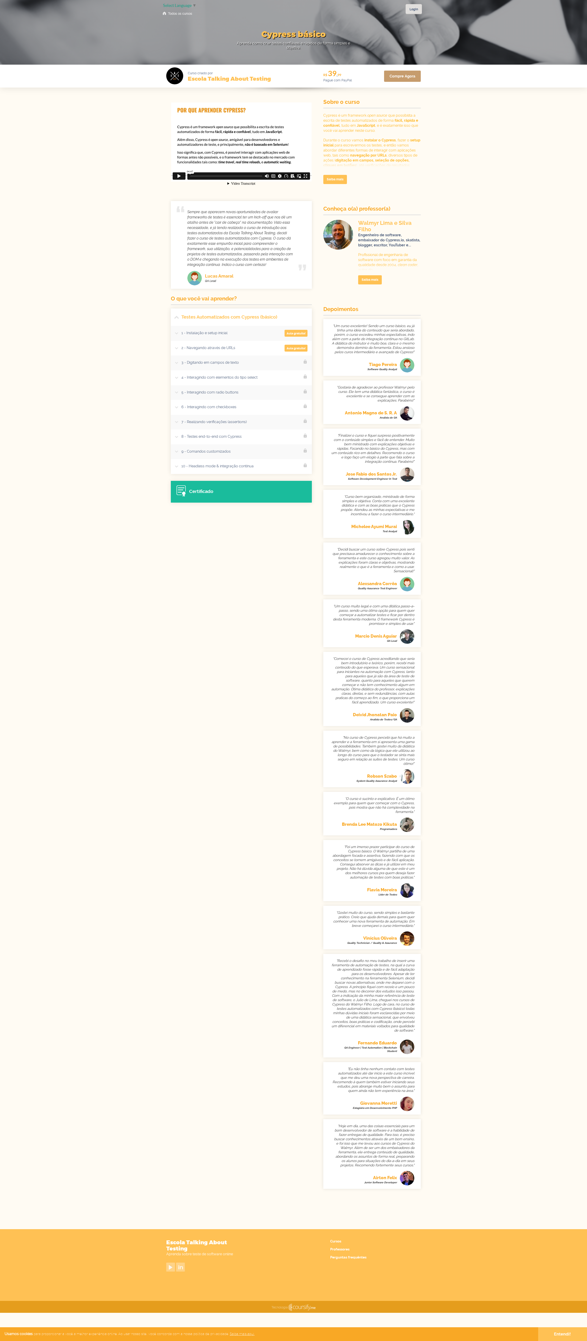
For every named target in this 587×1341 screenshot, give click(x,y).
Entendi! (562, 1334)
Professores (339, 1249)
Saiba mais (335, 179)
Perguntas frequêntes (348, 1257)
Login (414, 9)
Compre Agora (402, 76)
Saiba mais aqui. (242, 1334)
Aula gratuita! (296, 333)
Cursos (335, 1241)
